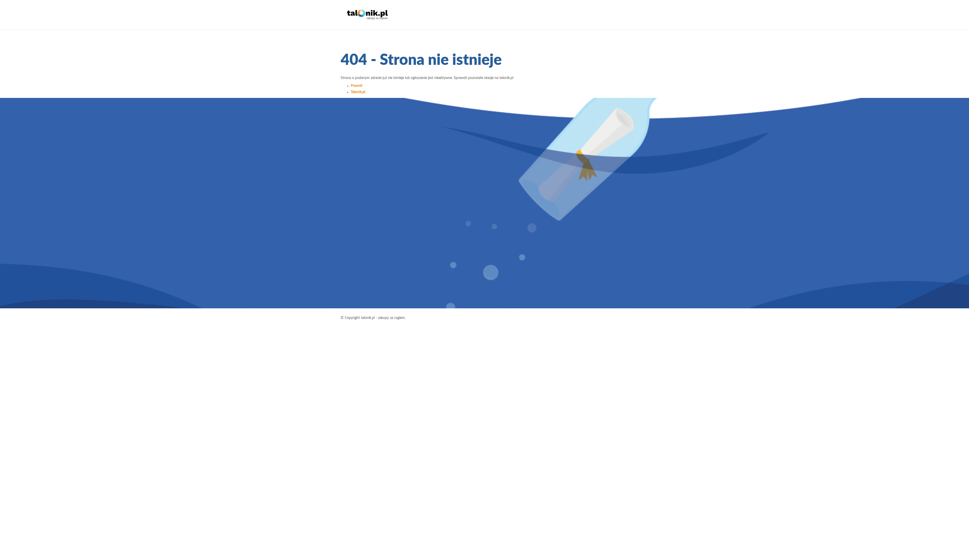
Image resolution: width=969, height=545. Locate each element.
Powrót (356, 86)
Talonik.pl (358, 92)
